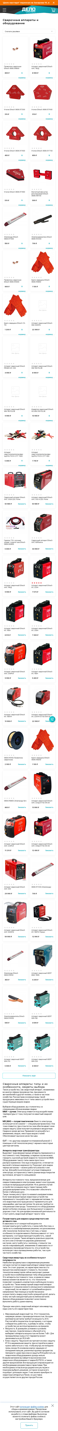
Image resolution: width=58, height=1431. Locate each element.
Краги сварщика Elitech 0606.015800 (40, 281)
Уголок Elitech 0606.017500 (14, 151)
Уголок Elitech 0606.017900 (14, 192)
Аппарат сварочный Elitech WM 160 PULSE (41, 367)
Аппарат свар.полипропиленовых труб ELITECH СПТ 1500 (13, 454)
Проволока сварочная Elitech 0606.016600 (12, 67)
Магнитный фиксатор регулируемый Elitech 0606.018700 (39, 194)
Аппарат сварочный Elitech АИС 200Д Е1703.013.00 (41, 845)
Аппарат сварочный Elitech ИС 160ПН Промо (41, 931)
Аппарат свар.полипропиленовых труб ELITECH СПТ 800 (40, 454)
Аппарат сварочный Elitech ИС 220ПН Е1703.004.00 (41, 716)
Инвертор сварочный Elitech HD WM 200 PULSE (42, 410)
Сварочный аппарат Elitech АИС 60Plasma (41, 541)
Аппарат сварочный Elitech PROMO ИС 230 (14, 367)
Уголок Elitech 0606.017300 (14, 110)
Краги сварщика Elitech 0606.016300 (40, 759)
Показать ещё (29, 1076)
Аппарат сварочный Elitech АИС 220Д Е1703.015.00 (41, 802)
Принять (29, 1425)
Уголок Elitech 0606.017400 (41, 110)
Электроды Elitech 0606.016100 (11, 974)
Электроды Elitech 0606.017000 (11, 238)
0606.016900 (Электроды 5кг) (15, 801)
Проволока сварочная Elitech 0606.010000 (12, 281)
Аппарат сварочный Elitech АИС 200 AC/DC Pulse (41, 498)
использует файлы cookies (32, 1407)
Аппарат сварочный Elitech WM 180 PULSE (14, 410)
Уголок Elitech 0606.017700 (41, 151)
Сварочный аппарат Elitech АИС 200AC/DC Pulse (14, 498)
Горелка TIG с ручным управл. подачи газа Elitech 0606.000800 (14, 542)
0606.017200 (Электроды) (41, 887)
